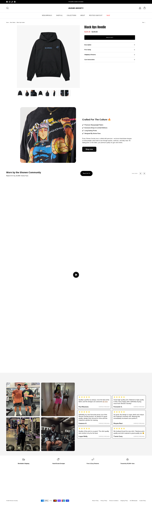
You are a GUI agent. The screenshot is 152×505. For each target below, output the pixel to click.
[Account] (139, 8)
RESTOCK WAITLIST (95, 15)
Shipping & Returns (90, 54)
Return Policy (95, 500)
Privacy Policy (104, 500)
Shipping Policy (124, 500)
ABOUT (82, 15)
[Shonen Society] (76, 8)
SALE (108, 15)
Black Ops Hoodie (21, 22)
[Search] (7, 8)
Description (87, 45)
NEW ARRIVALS (47, 15)
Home (7, 22)
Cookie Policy (142, 500)
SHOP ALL (59, 15)
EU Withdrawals (133, 500)
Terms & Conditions (113, 500)
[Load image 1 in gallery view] (48, 56)
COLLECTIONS (71, 15)
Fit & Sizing (87, 50)
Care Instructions (89, 59)
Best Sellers (12, 22)
